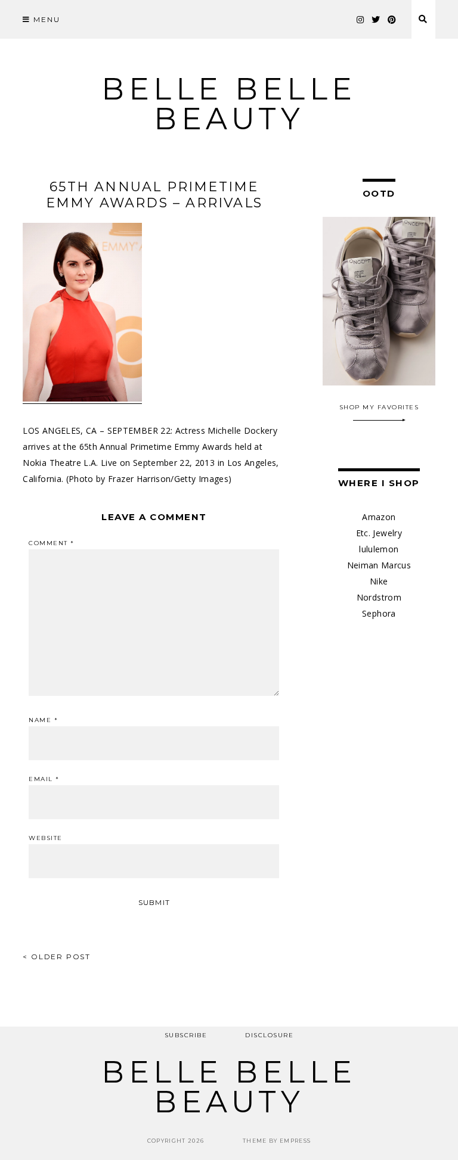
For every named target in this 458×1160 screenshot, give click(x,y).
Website (46, 838)
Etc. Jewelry (379, 533)
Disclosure (269, 1035)
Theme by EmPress (277, 1140)
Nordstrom (379, 597)
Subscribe (186, 1035)
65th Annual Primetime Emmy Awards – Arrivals (154, 195)
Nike (379, 581)
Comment (52, 543)
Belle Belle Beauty (229, 104)
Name (43, 720)
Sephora (378, 613)
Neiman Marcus (379, 565)
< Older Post (57, 956)
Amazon (378, 517)
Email (44, 779)
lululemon (378, 549)
